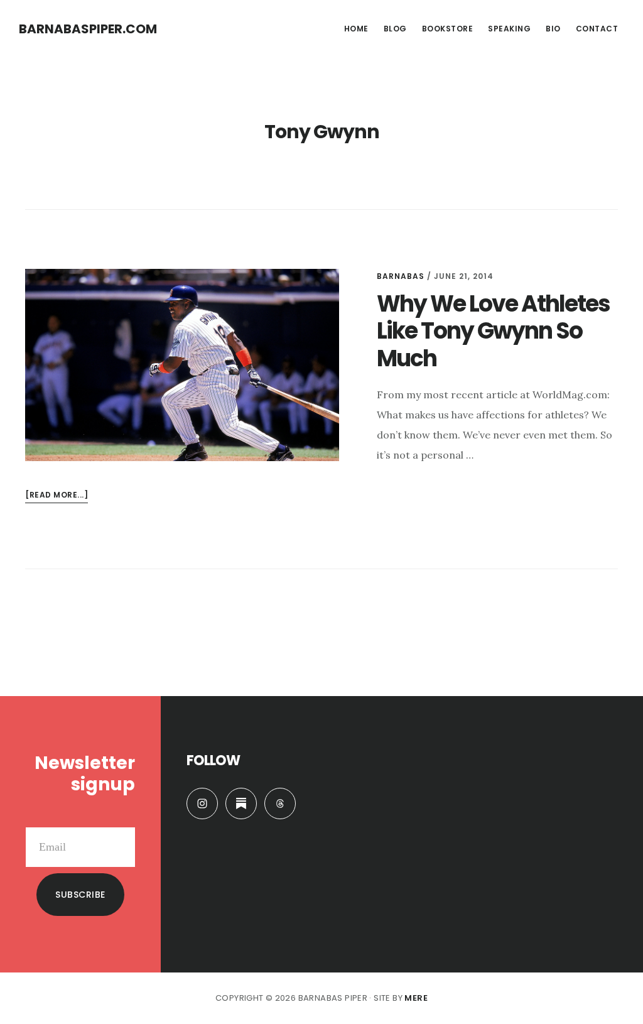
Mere (416, 998)
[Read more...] (56, 496)
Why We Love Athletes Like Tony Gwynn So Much (493, 331)
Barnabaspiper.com (88, 29)
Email (122, 817)
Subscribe (80, 894)
